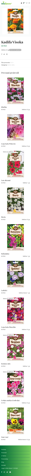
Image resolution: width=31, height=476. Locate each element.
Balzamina (5, 254)
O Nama (3, 456)
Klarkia (4, 107)
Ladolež (4, 290)
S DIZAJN (15, 468)
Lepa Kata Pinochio (8, 327)
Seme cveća (11, 65)
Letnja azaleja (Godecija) (10, 400)
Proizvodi (3, 452)
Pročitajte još (4, 183)
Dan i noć (4, 437)
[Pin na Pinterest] (7, 54)
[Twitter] (7, 472)
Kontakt (3, 465)
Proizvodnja (4, 459)
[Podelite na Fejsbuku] (1, 54)
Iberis (3, 217)
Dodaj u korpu (4, 109)
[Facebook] (1, 472)
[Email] (10, 472)
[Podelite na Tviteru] (4, 54)
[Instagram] (4, 472)
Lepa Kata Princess (8, 144)
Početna (3, 449)
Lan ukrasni (5, 180)
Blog (2, 462)
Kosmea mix (5, 364)
